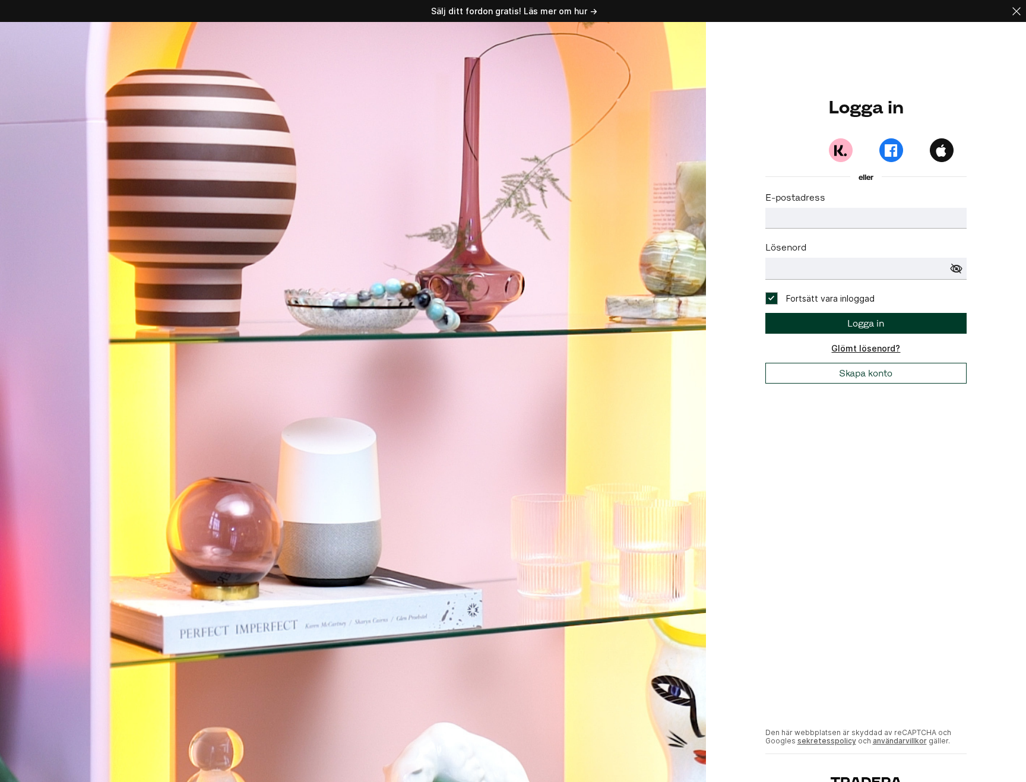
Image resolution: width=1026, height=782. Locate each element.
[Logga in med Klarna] (841, 150)
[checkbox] (820, 298)
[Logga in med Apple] (942, 150)
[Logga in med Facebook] (891, 150)
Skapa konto (865, 373)
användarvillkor (900, 740)
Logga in (865, 323)
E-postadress (795, 197)
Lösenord (785, 247)
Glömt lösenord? (865, 348)
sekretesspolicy (826, 740)
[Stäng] (1016, 11)
